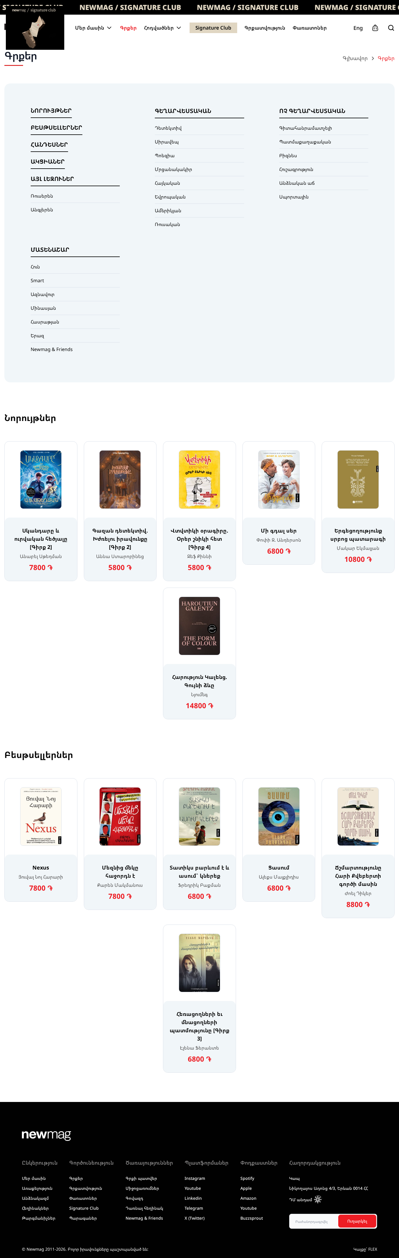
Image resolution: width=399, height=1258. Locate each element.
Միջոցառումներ (142, 1188)
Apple (246, 1188)
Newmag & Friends (144, 1218)
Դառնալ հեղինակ (144, 1208)
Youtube (193, 1188)
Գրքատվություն (264, 27)
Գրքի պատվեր (141, 1178)
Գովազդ (134, 1198)
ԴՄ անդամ (300, 1199)
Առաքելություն (37, 1188)
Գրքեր (128, 27)
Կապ (294, 1178)
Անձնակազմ (35, 1198)
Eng (358, 27)
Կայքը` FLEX (365, 1249)
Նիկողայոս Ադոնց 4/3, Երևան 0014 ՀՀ (328, 1188)
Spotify (247, 1178)
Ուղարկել (357, 1221)
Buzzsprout (251, 1218)
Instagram (195, 1178)
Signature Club (213, 27)
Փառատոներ (310, 27)
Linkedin (193, 1198)
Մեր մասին (34, 1178)
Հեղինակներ (35, 1208)
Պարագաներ (83, 1218)
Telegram (194, 1208)
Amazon (248, 1198)
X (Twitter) (194, 1218)
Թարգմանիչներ (38, 1218)
